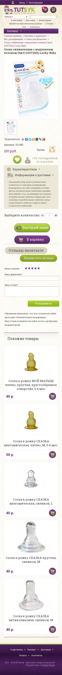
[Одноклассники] (33, 139)
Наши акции (45, 20)
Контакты (35, 27)
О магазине (16, 20)
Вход (22, 2)
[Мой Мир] (37, 139)
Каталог (31, 649)
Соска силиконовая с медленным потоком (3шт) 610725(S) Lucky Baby (28, 44)
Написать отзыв (38, 258)
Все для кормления (13, 39)
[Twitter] (30, 139)
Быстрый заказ (35, 227)
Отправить (43, 303)
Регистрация (35, 2)
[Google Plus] (44, 139)
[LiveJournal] (40, 139)
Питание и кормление (35, 36)
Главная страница (13, 36)
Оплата (23, 655)
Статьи (49, 23)
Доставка (30, 20)
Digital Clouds (48, 665)
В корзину (35, 239)
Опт (24, 27)
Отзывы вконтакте (26, 250)
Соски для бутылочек (36, 39)
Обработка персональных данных (25, 23)
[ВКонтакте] (26, 139)
